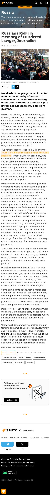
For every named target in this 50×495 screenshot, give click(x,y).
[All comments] (3, 491)
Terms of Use (24, 459)
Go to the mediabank (31, 82)
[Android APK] (9, 473)
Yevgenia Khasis (39, 358)
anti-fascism (19, 362)
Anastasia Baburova (9, 358)
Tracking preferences (24, 466)
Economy (34, 437)
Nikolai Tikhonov (25, 358)
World (12, 353)
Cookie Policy (16, 462)
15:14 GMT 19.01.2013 (9, 46)
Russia (4, 353)
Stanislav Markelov (37, 353)
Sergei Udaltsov (22, 353)
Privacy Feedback (8, 466)
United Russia (7, 362)
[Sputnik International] (7, 4)
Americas (14, 437)
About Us (5, 459)
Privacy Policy (28, 462)
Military (45, 437)
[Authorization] (35, 2)
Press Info (14, 459)
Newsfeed (30, 362)
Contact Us (5, 462)
